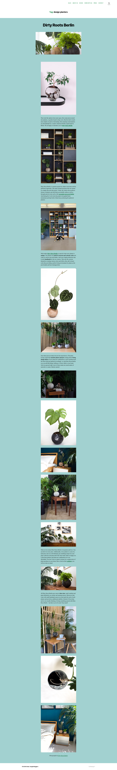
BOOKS (81, 3)
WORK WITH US (88, 3)
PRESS (95, 3)
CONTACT (100, 3)
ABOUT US (75, 3)
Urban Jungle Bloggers (32, 766)
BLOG (69, 3)
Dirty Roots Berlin (58, 25)
